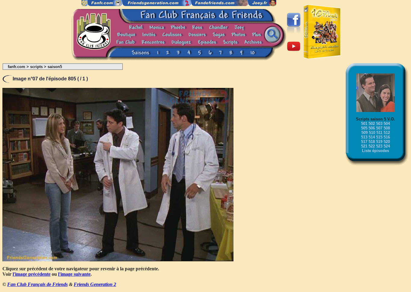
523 (379, 146)
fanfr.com (16, 66)
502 (372, 123)
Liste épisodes (375, 150)
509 (364, 132)
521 (364, 146)
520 (387, 141)
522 (372, 146)
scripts (36, 66)
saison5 (55, 66)
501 (364, 123)
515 (379, 137)
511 (379, 132)
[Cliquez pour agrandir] (117, 259)
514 (372, 137)
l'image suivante (74, 274)
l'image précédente (32, 274)
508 (387, 128)
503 (379, 123)
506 (372, 128)
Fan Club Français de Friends (37, 284)
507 (379, 128)
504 (387, 123)
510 (372, 132)
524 (387, 146)
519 (379, 141)
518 (372, 141)
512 (387, 132)
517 (364, 141)
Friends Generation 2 (95, 284)
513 (364, 137)
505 (364, 128)
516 (387, 137)
